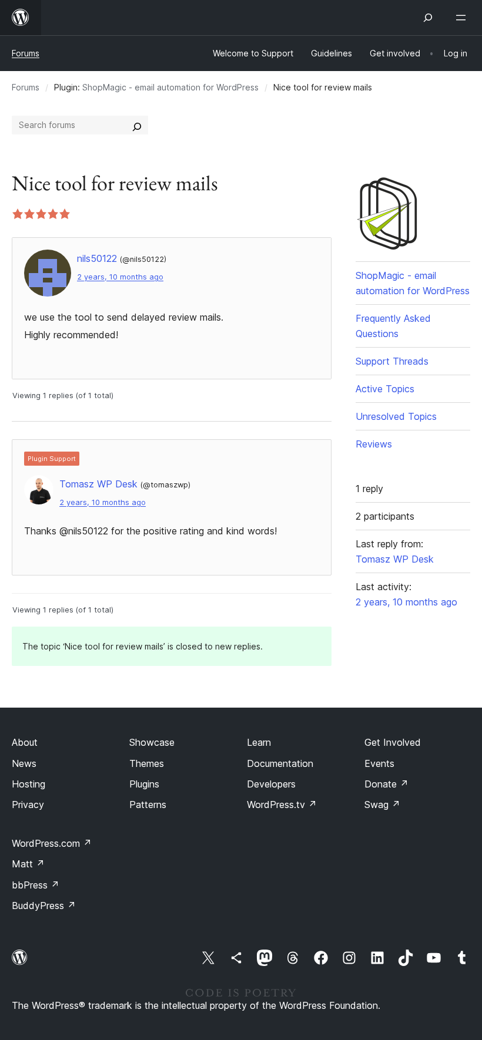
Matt (28, 864)
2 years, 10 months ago (120, 276)
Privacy (28, 804)
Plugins (144, 784)
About (25, 742)
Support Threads (392, 361)
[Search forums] (137, 125)
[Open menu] (463, 17)
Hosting (28, 784)
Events (379, 763)
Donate (386, 784)
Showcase (152, 742)
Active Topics (385, 389)
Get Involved (392, 742)
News (24, 763)
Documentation (280, 763)
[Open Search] (427, 17)
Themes (146, 763)
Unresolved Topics (396, 416)
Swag (382, 804)
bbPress (35, 885)
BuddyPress (44, 905)
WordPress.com (52, 843)
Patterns (147, 804)
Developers (271, 784)
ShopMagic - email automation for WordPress (170, 87)
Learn (259, 742)
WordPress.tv (282, 804)
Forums (25, 53)
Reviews (374, 444)
